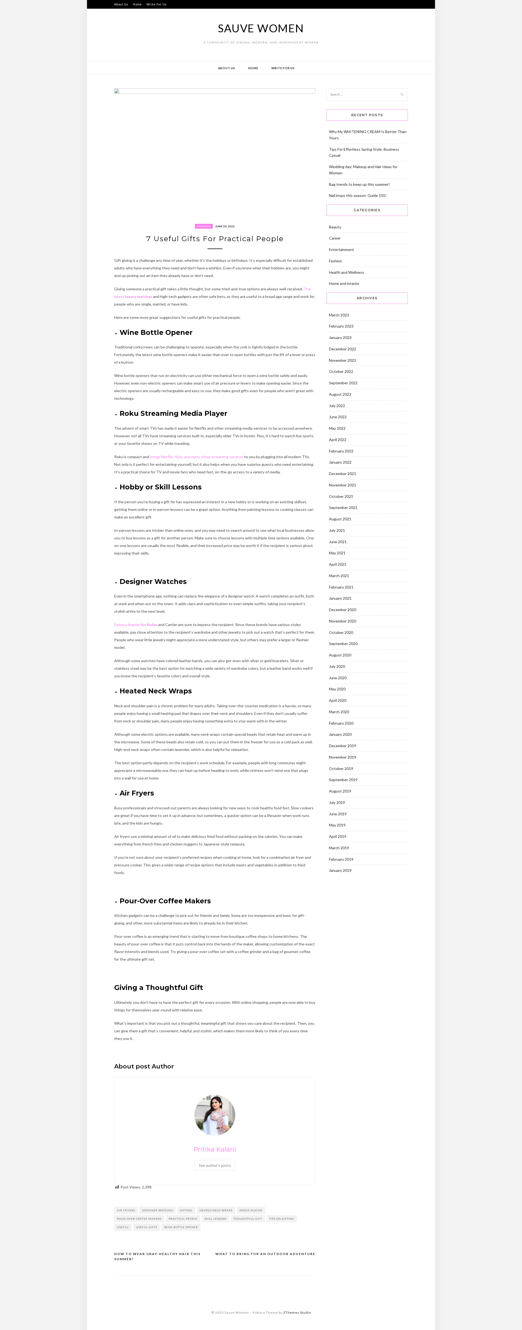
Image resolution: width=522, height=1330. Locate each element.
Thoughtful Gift (248, 1218)
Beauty (335, 227)
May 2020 (337, 689)
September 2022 (343, 383)
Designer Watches (157, 1210)
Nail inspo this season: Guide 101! (358, 195)
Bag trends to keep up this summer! (359, 184)
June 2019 (338, 814)
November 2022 (342, 360)
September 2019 (343, 779)
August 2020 (340, 655)
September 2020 (343, 643)
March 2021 (339, 575)
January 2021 (340, 598)
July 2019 (337, 802)
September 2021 (343, 507)
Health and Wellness (346, 272)
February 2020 (341, 723)
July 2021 (337, 530)
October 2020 (341, 632)
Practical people (183, 1218)
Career (335, 238)
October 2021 (341, 496)
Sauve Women (261, 28)
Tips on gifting (281, 1218)
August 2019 (340, 791)
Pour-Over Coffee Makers (139, 1218)
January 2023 (340, 337)
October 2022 (341, 371)
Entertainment (341, 249)
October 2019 (341, 768)
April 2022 (337, 439)
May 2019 (337, 825)
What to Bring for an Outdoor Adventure (265, 1254)
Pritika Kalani (215, 1149)
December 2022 (342, 349)
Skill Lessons (215, 1218)
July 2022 (337, 405)
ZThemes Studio (297, 1312)
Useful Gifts (146, 1227)
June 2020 (338, 677)
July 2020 (337, 666)
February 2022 (341, 451)
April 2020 (337, 700)
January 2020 (340, 734)
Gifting (186, 1210)
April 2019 (337, 836)
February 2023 (341, 326)
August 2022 (340, 394)
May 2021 (337, 553)
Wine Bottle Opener (181, 1227)
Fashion (204, 226)
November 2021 (342, 485)
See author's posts (215, 1165)
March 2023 (339, 315)
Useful (123, 1227)
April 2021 (337, 564)
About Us (121, 4)
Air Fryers (126, 1210)
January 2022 (340, 462)
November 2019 (342, 757)
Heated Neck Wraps (216, 1210)
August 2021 (340, 519)
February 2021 (341, 587)
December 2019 (342, 745)
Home (137, 4)
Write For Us (157, 4)
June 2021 (338, 541)
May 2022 (337, 428)
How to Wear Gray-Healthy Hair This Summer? (157, 1256)
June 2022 (338, 416)
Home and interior (344, 283)
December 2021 (342, 473)
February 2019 (341, 859)
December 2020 (342, 609)
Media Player (251, 1210)
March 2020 (339, 711)
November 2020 (342, 621)
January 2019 (340, 870)
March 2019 (339, 847)
